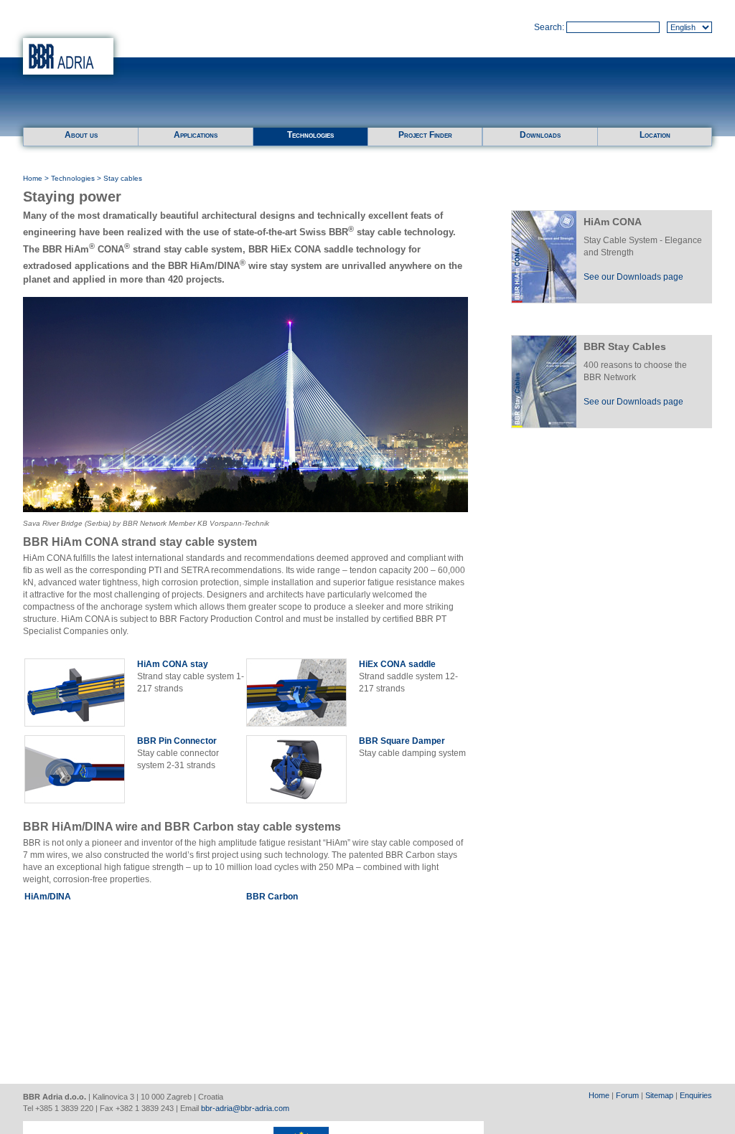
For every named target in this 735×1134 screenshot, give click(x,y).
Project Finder (425, 135)
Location (655, 135)
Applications (195, 135)
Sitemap (659, 1095)
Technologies (310, 135)
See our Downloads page (633, 277)
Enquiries (696, 1095)
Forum (627, 1095)
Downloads (540, 135)
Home (32, 178)
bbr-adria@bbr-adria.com (245, 1108)
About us (81, 135)
